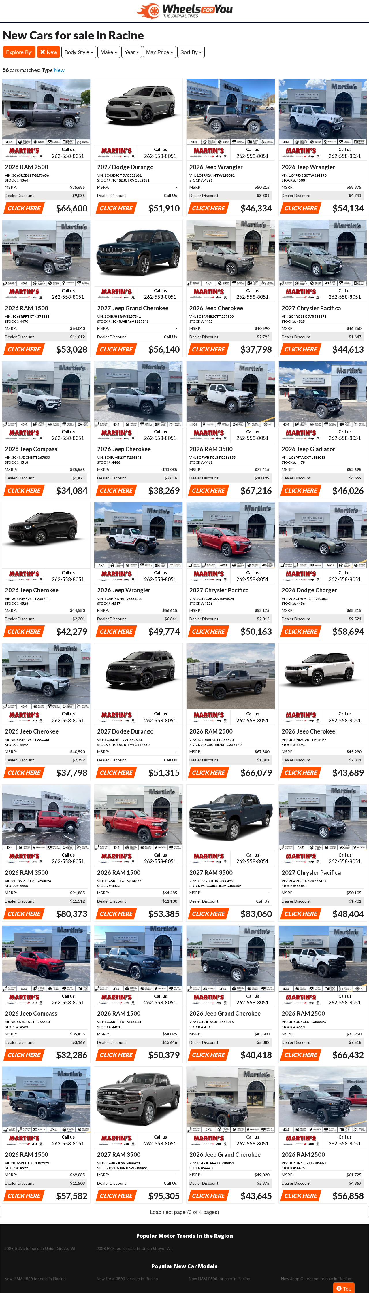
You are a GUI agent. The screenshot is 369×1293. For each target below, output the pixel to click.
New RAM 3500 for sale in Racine (127, 1278)
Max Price (158, 52)
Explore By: (19, 52)
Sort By (189, 52)
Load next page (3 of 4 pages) (184, 1212)
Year (130, 52)
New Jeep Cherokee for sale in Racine (316, 1278)
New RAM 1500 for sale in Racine (35, 1278)
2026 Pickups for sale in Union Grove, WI (134, 1248)
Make (108, 52)
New (51, 52)
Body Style (78, 52)
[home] (184, 11)
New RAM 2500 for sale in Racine (219, 1278)
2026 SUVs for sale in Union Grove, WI (39, 1248)
